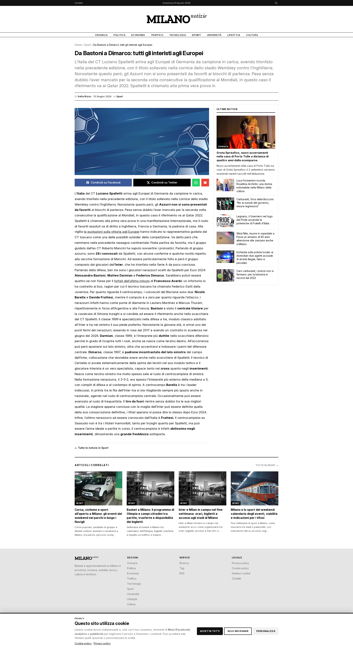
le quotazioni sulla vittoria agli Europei (111, 231)
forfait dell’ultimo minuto (132, 281)
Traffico (157, 34)
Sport (196, 34)
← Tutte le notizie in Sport (91, 447)
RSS (181, 573)
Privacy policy (240, 563)
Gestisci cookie (241, 573)
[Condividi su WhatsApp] (196, 182)
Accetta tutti (210, 631)
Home (78, 44)
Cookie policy (240, 568)
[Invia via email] (205, 182)
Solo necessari (237, 631)
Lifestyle (233, 34)
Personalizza (265, 631)
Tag (181, 568)
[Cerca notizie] (276, 3)
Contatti (79, 3)
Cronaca (101, 34)
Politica (119, 34)
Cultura (252, 34)
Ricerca (184, 563)
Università (214, 34)
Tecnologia (177, 34)
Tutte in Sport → (267, 465)
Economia (138, 34)
